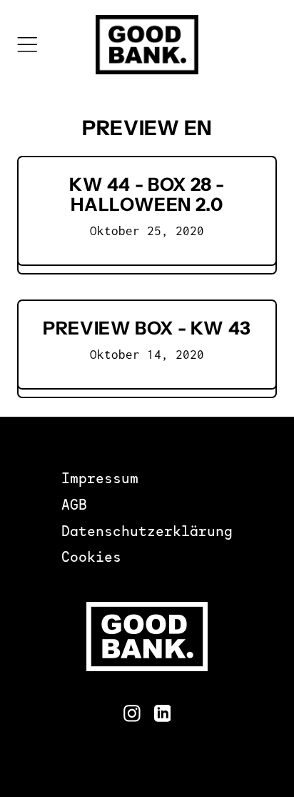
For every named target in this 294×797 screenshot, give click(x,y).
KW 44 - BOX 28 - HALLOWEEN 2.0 (147, 194)
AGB (74, 506)
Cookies (91, 558)
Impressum (99, 480)
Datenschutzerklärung (147, 533)
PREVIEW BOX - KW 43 (147, 328)
